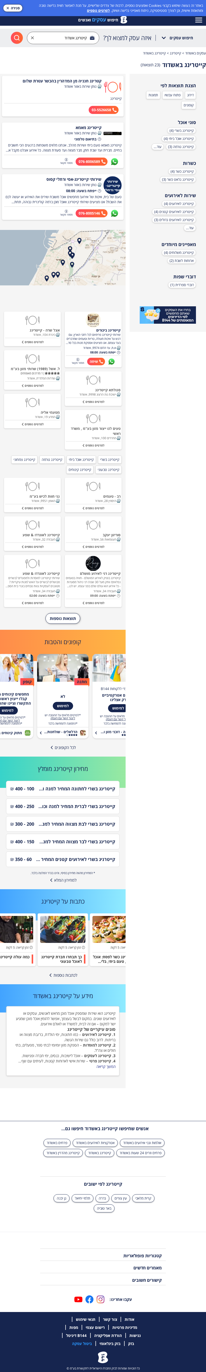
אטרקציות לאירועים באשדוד (95, 1142)
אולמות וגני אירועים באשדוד (142, 1142)
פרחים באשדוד (57, 1142)
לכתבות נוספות (65, 975)
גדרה (102, 1198)
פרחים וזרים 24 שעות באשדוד (141, 1152)
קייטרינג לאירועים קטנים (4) (174, 211)
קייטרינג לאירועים (96, 1034)
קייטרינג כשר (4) (182, 171)
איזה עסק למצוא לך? (127, 38)
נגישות (135, 1335)
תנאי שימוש (85, 1319)
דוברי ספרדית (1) (182, 284)
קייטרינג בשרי (109, 459)
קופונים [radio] (189, 105)
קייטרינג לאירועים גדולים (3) (174, 219)
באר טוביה (104, 1208)
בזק (131, 1343)
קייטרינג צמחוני (24, 459)
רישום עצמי (95, 1327)
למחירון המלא (65, 880)
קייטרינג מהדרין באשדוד (63, 1152)
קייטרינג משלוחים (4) (179, 252)
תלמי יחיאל (82, 1198)
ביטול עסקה (82, 1343)
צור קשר (110, 1319)
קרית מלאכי (143, 1198)
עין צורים (121, 1198)
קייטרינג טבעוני (108, 469)
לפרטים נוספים (98, 10)
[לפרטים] (168, 315)
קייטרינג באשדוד (99, 1152)
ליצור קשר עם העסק (118, 719)
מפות (73, 1327)
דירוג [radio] (190, 95)
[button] (99, 86)
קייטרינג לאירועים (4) (179, 203)
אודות (129, 1319)
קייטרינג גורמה (52, 459)
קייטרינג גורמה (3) (181, 146)
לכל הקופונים (65, 747)
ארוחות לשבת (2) (182, 260)
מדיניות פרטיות (124, 1327)
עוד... (158, 146)
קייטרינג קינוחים (80, 469)
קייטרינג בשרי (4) (182, 130)
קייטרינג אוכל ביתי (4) (179, 138)
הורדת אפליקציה (108, 1335)
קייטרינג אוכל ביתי (81, 459)
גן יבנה (61, 1198)
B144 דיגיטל (76, 1335)
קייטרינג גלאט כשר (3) (178, 179)
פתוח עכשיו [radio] (173, 95)
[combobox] (63, 38)
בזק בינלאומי (110, 1343)
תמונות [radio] (153, 95)
